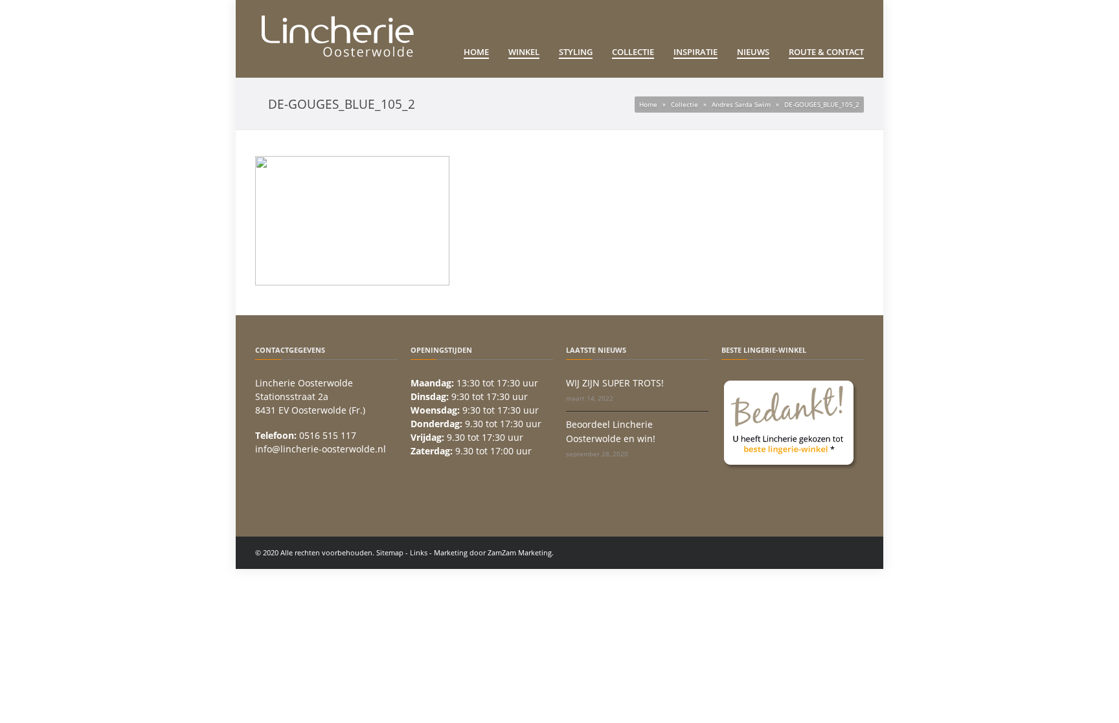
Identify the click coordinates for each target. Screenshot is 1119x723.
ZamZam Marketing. (521, 552)
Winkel (523, 52)
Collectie (633, 52)
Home (476, 52)
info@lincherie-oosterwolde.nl (320, 449)
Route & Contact (826, 52)
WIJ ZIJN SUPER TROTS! (615, 383)
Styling (576, 52)
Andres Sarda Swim (741, 104)
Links (418, 552)
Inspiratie (695, 52)
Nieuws (753, 52)
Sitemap (389, 552)
